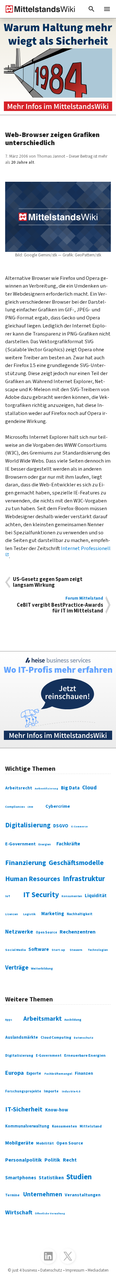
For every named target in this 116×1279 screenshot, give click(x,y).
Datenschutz (83, 1038)
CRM (30, 807)
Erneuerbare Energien (85, 1055)
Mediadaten (98, 1270)
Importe (51, 1091)
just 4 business (24, 1270)
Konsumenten (72, 896)
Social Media (15, 949)
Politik (52, 1160)
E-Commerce (79, 826)
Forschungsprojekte (23, 1091)
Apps (8, 1020)
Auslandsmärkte (21, 1037)
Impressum (74, 1270)
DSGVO (60, 826)
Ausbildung (73, 1019)
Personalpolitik (23, 1160)
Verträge (16, 967)
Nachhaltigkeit (79, 914)
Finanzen (84, 1073)
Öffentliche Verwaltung (50, 1213)
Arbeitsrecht (18, 788)
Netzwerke (19, 932)
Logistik (29, 914)
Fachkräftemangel (58, 1074)
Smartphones (20, 1177)
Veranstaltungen (83, 1195)
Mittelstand (91, 1126)
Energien (44, 844)
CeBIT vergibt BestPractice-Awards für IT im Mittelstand (60, 605)
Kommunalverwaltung (27, 1126)
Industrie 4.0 (71, 1092)
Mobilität (45, 1143)
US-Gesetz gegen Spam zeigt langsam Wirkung (47, 582)
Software (38, 949)
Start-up (58, 950)
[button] (91, 9)
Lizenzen (11, 914)
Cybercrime (57, 806)
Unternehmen (42, 1194)
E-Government (20, 844)
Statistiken (51, 1177)
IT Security (41, 894)
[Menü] (107, 9)
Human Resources (32, 879)
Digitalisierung (28, 825)
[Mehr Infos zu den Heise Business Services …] (58, 699)
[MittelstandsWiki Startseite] (37, 9)
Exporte (33, 1073)
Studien (79, 1177)
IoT (7, 896)
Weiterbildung (42, 968)
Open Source (46, 932)
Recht (70, 1160)
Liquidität (96, 895)
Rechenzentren (77, 932)
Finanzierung (25, 863)
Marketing (52, 913)
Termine (12, 1195)
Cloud (89, 788)
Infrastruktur (84, 879)
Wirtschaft (18, 1212)
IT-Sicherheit (24, 1109)
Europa (14, 1073)
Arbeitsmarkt (42, 1018)
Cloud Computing (56, 1037)
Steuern (76, 949)
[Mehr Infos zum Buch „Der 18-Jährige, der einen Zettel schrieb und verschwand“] (58, 66)
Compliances (15, 807)
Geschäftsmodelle (76, 863)
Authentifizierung (46, 788)
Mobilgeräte (19, 1142)
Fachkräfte (68, 843)
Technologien (98, 950)
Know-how (56, 1110)
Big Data (70, 787)
